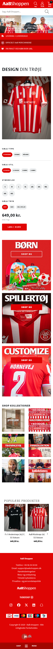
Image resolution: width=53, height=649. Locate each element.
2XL (32, 187)
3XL (39, 187)
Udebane (17, 154)
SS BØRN (24, 170)
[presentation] (6, 534)
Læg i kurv (14, 227)
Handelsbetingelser (26, 571)
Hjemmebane (7, 154)
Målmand (26, 154)
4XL (46, 187)
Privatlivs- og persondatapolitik (26, 581)
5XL (5, 193)
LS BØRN (33, 170)
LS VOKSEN (16, 170)
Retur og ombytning (27, 574)
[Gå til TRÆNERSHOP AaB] (26, 597)
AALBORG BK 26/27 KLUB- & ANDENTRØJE (28, 28)
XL (25, 187)
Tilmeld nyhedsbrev (27, 578)
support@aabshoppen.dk (29, 568)
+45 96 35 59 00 (30, 565)
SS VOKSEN (6, 170)
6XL (12, 193)
